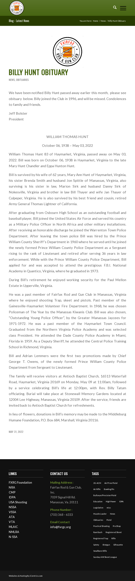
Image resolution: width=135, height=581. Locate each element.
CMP (12, 492)
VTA (12, 522)
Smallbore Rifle (100, 551)
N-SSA (13, 537)
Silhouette (118, 545)
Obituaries (22, 80)
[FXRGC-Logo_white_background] (67, 52)
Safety (96, 545)
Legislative (98, 507)
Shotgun (106, 545)
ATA (12, 517)
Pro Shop (117, 526)
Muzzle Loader (100, 514)
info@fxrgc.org (60, 527)
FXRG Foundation (20, 482)
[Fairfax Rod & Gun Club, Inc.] (17, 8)
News (12, 80)
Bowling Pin (109, 489)
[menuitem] (113, 8)
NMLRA (14, 532)
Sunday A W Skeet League (105, 557)
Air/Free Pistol (110, 483)
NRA (12, 487)
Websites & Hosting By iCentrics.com (26, 576)
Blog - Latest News (19, 21)
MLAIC (13, 527)
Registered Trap (100, 538)
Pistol (109, 520)
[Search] (113, 8)
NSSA (12, 507)
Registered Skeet (114, 532)
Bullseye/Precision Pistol (104, 495)
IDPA (12, 497)
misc (109, 507)
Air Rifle (97, 489)
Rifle (113, 538)
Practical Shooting (101, 526)
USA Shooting (18, 502)
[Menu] (121, 8)
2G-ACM (97, 483)
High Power (111, 501)
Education (97, 501)
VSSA (12, 512)
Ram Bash (97, 532)
